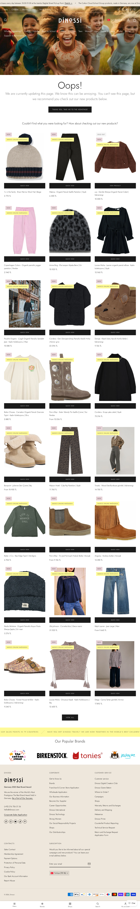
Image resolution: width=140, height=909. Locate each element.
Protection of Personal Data (14, 862)
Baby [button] (64, 31)
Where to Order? (102, 792)
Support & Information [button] (14, 35)
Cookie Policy (9, 871)
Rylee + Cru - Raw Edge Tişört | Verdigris (20, 555)
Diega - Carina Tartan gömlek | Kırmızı (109, 699)
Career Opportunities (57, 805)
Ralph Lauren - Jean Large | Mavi (107, 626)
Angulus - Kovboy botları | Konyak (108, 555)
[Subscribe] (89, 864)
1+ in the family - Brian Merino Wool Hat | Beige (22, 192)
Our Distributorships (57, 832)
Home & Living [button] (108, 31)
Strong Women (55, 818)
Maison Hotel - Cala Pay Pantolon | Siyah (65, 485)
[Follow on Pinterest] (134, 9)
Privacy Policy (9, 867)
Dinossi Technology (57, 814)
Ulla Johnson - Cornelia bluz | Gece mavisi (65, 626)
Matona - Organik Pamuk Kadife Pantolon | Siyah (67, 192)
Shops (51, 827)
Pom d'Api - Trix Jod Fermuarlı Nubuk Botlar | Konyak (69, 555)
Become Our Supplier (57, 801)
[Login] (128, 20)
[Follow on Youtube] (126, 9)
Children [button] (72, 31)
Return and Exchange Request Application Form (106, 834)
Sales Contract (9, 849)
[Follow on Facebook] (118, 9)
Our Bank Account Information (16, 876)
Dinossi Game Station (103, 787)
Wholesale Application (58, 792)
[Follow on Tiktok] (130, 9)
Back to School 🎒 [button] (50, 31)
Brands (27, 31)
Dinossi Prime (100, 818)
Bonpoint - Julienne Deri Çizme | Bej (18, 485)
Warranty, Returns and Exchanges (108, 805)
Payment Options (10, 858)
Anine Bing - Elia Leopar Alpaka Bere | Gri (65, 265)
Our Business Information (59, 796)
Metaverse (99, 814)
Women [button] (88, 31)
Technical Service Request (105, 827)
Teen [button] (80, 31)
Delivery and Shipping (103, 810)
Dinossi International (57, 810)
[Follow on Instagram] (122, 9)
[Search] (5, 20)
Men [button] (96, 31)
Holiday (36, 31)
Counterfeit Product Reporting (106, 823)
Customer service (102, 778)
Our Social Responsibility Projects (62, 823)
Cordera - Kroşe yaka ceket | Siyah (108, 412)
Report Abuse (9, 880)
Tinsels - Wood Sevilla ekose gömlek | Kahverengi (114, 485)
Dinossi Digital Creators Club (106, 783)
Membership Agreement (13, 854)
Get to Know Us (55, 778)
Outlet (119, 31)
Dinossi (12, 894)
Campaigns (99, 796)
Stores (127, 31)
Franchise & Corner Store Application (64, 787)
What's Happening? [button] (13, 31)
